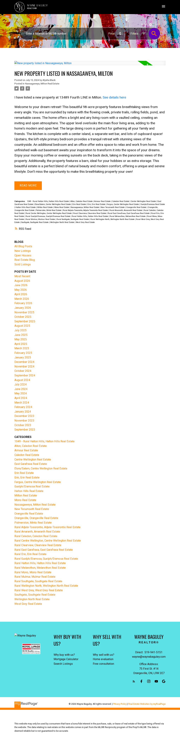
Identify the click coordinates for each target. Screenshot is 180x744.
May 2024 (20, 393)
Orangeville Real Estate (136, 207)
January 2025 (22, 357)
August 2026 (22, 280)
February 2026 (23, 303)
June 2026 (20, 285)
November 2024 (24, 366)
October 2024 (22, 371)
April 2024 (20, 398)
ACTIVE (144, 24)
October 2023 (22, 425)
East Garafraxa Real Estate (30, 464)
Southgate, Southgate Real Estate (35, 222)
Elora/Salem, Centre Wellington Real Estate (53, 204)
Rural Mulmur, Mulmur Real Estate (41, 219)
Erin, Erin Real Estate (97, 204)
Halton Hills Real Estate (25, 207)
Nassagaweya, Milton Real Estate (42, 83)
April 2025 (20, 344)
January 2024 (22, 411)
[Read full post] (90, 65)
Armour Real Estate (102, 201)
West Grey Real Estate (85, 222)
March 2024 (21, 402)
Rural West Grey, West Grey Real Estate (38, 590)
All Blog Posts (23, 246)
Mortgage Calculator (66, 659)
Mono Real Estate (62, 207)
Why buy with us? (64, 654)
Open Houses (22, 255)
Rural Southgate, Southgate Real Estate (73, 219)
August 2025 (22, 325)
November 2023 (24, 420)
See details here (114, 97)
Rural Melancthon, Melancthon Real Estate (128, 216)
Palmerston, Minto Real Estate (49, 210)
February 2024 (23, 407)
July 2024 (20, 384)
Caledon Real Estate (121, 201)
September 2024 (24, 375)
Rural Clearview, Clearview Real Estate (90, 213)
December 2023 (24, 416)
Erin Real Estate (79, 204)
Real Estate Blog (24, 260)
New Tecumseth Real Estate (113, 207)
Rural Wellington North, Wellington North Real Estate (113, 219)
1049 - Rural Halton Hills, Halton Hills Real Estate (48, 201)
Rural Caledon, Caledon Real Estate (35, 536)
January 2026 (22, 307)
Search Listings (63, 663)
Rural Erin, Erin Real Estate (30, 554)
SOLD (158, 24)
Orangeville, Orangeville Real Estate (36, 518)
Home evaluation (103, 659)
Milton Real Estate (45, 207)
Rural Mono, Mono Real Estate (32, 572)
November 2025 (24, 312)
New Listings (22, 251)
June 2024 (20, 389)
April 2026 (20, 294)
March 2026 (21, 298)
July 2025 (20, 330)
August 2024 (22, 380)
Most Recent (22, 276)
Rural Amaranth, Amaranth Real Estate (126, 210)
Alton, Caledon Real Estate (81, 201)
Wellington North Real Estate (62, 222)
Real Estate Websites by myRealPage (147, 704)
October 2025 (22, 316)
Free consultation (103, 663)
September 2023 (24, 429)
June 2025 (20, 335)
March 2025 (21, 348)
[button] (134, 681)
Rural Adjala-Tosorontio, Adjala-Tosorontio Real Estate (85, 210)
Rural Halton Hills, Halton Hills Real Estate (90, 216)
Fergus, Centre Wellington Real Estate (123, 204)
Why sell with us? (103, 654)
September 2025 (24, 321)
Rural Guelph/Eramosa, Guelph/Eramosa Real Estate (48, 216)
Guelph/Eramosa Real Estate (152, 204)
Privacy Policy (120, 704)
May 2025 (20, 339)
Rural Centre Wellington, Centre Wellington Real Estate (49, 213)
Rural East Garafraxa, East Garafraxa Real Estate (129, 213)
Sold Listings (22, 264)
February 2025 (23, 353)
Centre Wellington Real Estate (143, 201)
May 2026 (20, 289)
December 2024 (24, 362)
